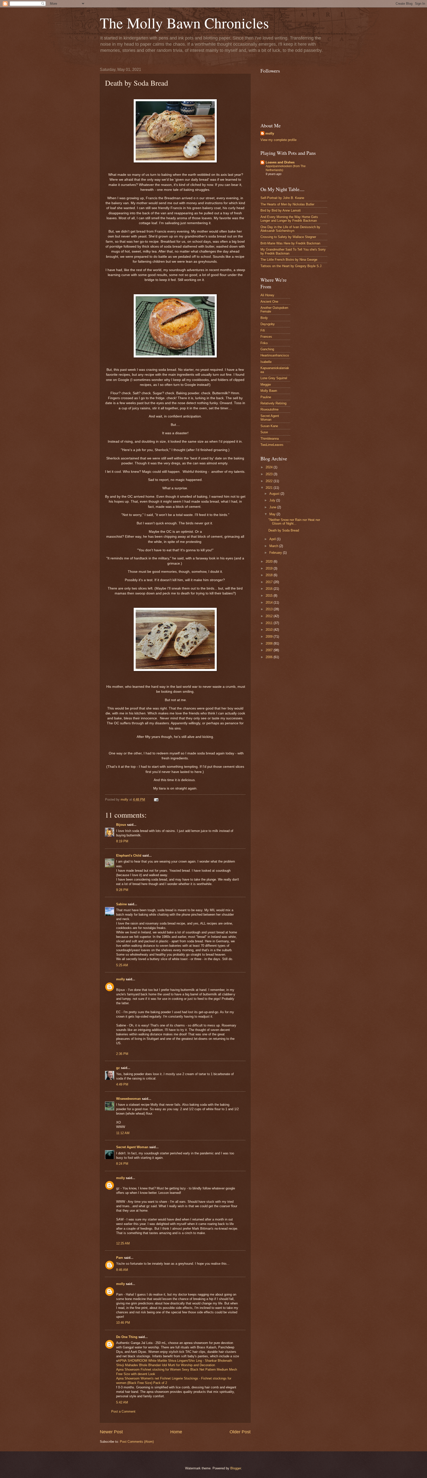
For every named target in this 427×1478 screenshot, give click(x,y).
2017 (270, 582)
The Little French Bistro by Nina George (288, 259)
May (273, 514)
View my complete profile (278, 140)
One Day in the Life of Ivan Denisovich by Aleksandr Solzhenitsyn (290, 229)
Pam (119, 1258)
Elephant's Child (128, 855)
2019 (270, 568)
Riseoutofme (269, 409)
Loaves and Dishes (280, 162)
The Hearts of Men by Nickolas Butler (287, 204)
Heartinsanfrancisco (274, 355)
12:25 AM (123, 1243)
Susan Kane (269, 426)
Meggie (265, 384)
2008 (270, 643)
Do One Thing (126, 1337)
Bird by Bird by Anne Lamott (280, 210)
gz (118, 1068)
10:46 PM (123, 1322)
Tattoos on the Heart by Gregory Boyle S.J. (291, 266)
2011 (270, 623)
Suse (264, 432)
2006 (270, 657)
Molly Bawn (268, 391)
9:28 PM (122, 890)
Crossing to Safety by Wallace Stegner (288, 237)
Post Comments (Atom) (137, 1441)
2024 (270, 467)
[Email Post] (155, 799)
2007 (270, 650)
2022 (270, 481)
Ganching (267, 349)
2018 (270, 575)
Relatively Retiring (273, 403)
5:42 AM (122, 1402)
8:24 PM (122, 1163)
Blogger (235, 1468)
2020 (270, 561)
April (273, 539)
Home (176, 1431)
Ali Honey (267, 295)
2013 (270, 609)
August (274, 493)
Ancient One (269, 301)
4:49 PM (122, 1084)
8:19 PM (122, 841)
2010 (270, 629)
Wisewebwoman (128, 1099)
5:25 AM (122, 965)
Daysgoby (267, 324)
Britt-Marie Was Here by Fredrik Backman (290, 243)
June (273, 507)
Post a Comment (123, 1411)
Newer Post (111, 1431)
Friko (264, 343)
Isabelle (266, 362)
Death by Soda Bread (283, 530)
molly (120, 979)
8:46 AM (122, 1270)
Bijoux (121, 825)
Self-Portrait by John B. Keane (282, 198)
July (272, 500)
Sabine (121, 904)
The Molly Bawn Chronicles (184, 23)
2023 (270, 474)
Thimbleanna (269, 438)
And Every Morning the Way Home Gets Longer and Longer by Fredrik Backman (289, 218)
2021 (270, 488)
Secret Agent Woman (132, 1147)
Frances (266, 336)
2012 (270, 616)
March (274, 546)
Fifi (262, 330)
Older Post (240, 1431)
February (276, 552)
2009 (270, 636)
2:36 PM (122, 1054)
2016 (270, 589)
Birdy (264, 318)
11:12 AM (122, 1133)
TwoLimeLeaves (271, 445)
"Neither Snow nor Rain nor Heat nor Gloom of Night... (294, 521)
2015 (270, 595)
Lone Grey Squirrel (273, 378)
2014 (270, 602)
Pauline (265, 397)
